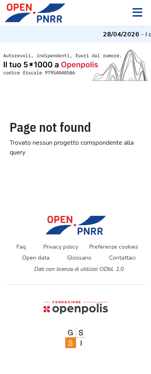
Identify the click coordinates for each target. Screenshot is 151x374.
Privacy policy (60, 247)
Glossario (79, 258)
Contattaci (122, 258)
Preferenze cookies (113, 247)
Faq (21, 247)
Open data (36, 258)
